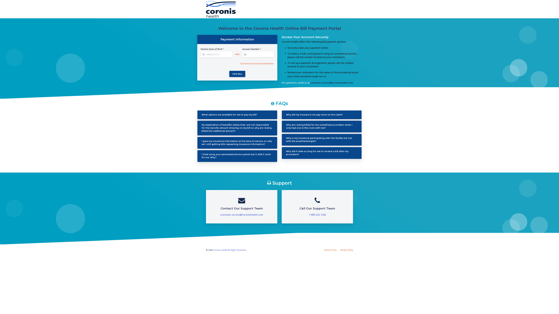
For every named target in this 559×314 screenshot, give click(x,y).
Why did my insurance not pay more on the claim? (314, 114)
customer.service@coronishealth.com (331, 82)
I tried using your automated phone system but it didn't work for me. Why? (236, 156)
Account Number (251, 49)
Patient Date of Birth (212, 49)
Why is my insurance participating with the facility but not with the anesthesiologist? (319, 139)
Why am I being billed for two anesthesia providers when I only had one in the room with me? (319, 126)
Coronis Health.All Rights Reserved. (230, 250)
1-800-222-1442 (317, 214)
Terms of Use (330, 250)
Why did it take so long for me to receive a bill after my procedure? (317, 153)
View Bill (237, 74)
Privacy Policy (346, 250)
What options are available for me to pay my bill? (229, 114)
